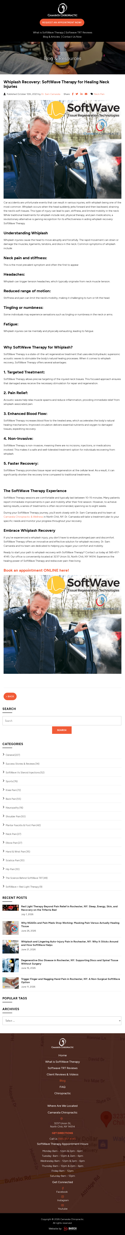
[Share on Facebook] (72, 94)
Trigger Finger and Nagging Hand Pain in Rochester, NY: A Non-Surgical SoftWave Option (70, 980)
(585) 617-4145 (67, 1138)
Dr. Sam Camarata (50, 94)
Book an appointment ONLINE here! (36, 570)
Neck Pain (99, 94)
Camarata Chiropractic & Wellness (23, 516)
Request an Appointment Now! (62, 22)
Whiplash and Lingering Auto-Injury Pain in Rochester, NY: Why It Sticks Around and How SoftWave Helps (69, 943)
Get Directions (62, 1132)
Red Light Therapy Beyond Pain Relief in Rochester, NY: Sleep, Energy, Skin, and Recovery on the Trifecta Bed (69, 908)
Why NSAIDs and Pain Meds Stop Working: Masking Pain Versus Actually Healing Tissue (70, 924)
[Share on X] (77, 94)
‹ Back (10, 696)
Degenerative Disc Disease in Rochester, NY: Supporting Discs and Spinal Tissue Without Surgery (69, 962)
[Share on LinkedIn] (81, 94)
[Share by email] (86, 94)
